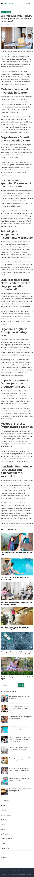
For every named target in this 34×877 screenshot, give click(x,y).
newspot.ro (4, 805)
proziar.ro (4, 829)
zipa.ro (3, 824)
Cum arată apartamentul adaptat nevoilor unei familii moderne (16, 603)
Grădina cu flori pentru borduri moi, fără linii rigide (17, 678)
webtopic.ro (5, 801)
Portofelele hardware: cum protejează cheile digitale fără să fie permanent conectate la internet (20, 739)
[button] (27, 3)
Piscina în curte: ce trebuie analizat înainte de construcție (16, 578)
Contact (29, 874)
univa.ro (3, 820)
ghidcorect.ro (5, 834)
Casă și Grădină (5, 12)
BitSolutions (7, 871)
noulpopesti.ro (6, 815)
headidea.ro (5, 853)
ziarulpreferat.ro (6, 839)
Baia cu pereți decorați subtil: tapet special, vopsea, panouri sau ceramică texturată (16, 653)
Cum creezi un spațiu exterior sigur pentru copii (16, 553)
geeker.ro (4, 858)
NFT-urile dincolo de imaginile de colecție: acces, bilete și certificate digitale (19, 708)
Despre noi (6, 874)
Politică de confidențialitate (18, 874)
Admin (2, 24)
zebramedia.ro (6, 848)
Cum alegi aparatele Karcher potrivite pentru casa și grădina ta (15, 628)
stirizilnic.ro (5, 810)
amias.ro (4, 843)
